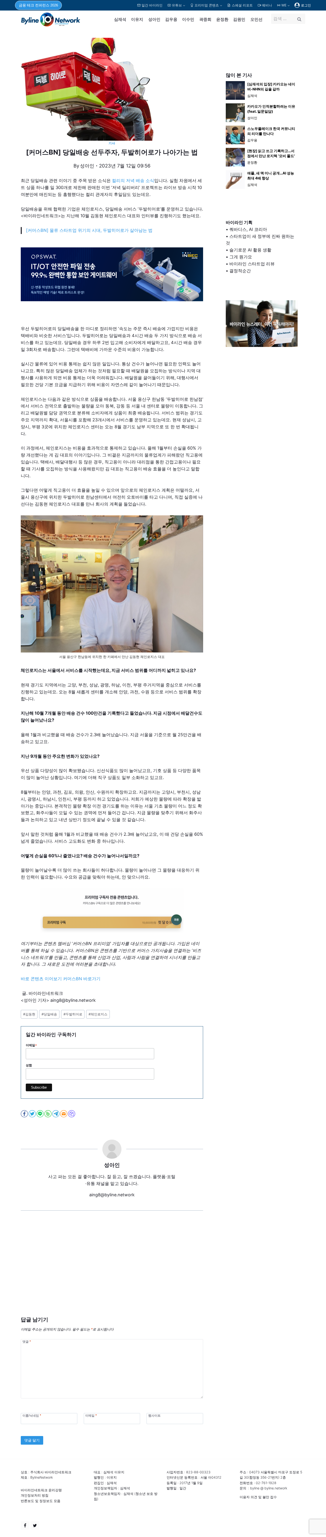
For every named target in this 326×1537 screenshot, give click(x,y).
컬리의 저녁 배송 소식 (133, 180)
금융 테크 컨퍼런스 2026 (38, 5)
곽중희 (205, 19)
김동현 (29, 1014)
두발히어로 (72, 1014)
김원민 (239, 19)
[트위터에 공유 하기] (33, 1113)
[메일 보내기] (64, 1113)
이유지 (137, 19)
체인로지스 (98, 1014)
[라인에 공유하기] (40, 1113)
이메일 (31, 1045)
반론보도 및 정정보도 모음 (40, 1501)
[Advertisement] (112, 1270)
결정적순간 (240, 270)
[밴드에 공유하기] (48, 1113)
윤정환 (222, 19)
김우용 (171, 19)
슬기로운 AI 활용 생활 (250, 249)
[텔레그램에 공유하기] (56, 1113)
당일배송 (49, 1014)
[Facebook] (25, 1525)
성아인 (154, 19)
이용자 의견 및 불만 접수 (258, 1497)
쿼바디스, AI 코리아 (248, 229)
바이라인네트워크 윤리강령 (41, 1490)
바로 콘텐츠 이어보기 (41, 978)
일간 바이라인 (152, 5)
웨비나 (267, 5)
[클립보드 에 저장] (72, 1113)
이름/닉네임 (31, 1415)
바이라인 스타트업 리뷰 (252, 263)
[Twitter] (35, 1525)
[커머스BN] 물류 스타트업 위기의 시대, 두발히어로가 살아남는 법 (89, 230)
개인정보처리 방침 (34, 1495)
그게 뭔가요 (240, 256)
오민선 (256, 19)
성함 (29, 1065)
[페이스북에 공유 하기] (25, 1113)
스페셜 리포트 (242, 5)
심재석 (120, 19)
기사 (112, 143)
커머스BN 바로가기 (81, 978)
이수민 (188, 19)
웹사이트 (154, 1415)
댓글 (26, 1341)
